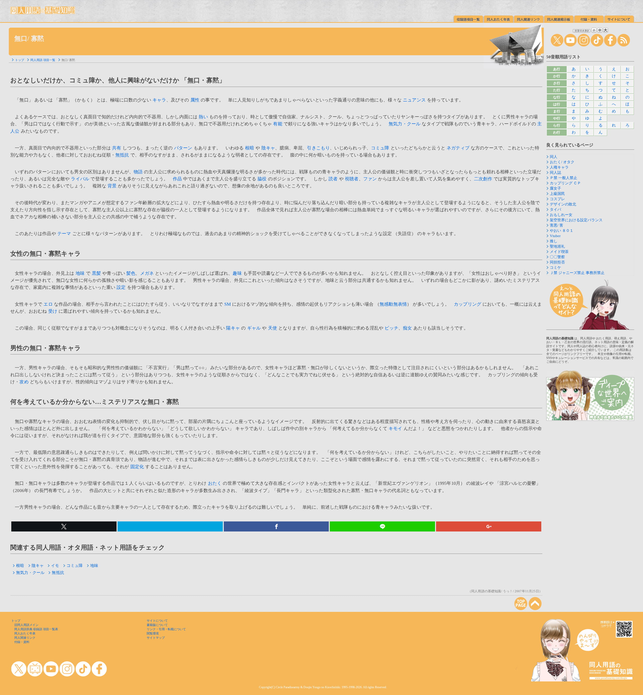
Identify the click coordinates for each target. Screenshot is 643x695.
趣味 (237, 273)
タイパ (555, 209)
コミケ (555, 267)
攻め (23, 381)
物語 (138, 171)
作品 (177, 178)
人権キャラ (559, 167)
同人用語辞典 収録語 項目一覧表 (36, 629)
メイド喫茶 (559, 252)
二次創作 (483, 178)
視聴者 (352, 178)
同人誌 (555, 173)
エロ (47, 304)
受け (52, 311)
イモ (55, 565)
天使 (272, 328)
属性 (194, 99)
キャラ (159, 99)
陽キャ (233, 328)
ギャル (254, 328)
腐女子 (555, 188)
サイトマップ (156, 637)
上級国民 (557, 194)
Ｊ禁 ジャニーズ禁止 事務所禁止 (577, 273)
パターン (183, 147)
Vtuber (555, 236)
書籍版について (157, 625)
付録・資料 (21, 642)
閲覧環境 (153, 633)
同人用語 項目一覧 (42, 60)
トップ (19, 60)
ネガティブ (458, 147)
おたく (215, 483)
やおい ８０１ (561, 231)
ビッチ (391, 328)
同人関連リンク (24, 637)
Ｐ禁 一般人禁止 (563, 178)
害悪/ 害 (556, 225)
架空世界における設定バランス (576, 220)
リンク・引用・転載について (166, 629)
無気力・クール (404, 123)
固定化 (137, 466)
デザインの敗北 (563, 204)
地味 (80, 273)
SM (227, 304)
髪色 (130, 273)
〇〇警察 (557, 257)
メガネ (147, 273)
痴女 (407, 328)
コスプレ (557, 199)
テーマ (64, 233)
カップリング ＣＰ (565, 183)
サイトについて (157, 620)
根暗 (249, 147)
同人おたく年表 (24, 633)
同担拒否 (557, 262)
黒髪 (96, 273)
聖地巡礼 (557, 246)
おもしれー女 (561, 215)
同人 (553, 157)
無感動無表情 (393, 304)
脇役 (261, 178)
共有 (116, 147)
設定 (121, 287)
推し (553, 241)
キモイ (395, 428)
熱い (203, 116)
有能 (277, 123)
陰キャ (268, 147)
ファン (370, 178)
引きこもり (318, 147)
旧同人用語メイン (26, 625)
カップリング (467, 304)
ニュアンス (414, 99)
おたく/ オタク (562, 162)
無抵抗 (122, 154)
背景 (112, 185)
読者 (333, 178)
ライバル (80, 178)
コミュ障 (380, 147)
